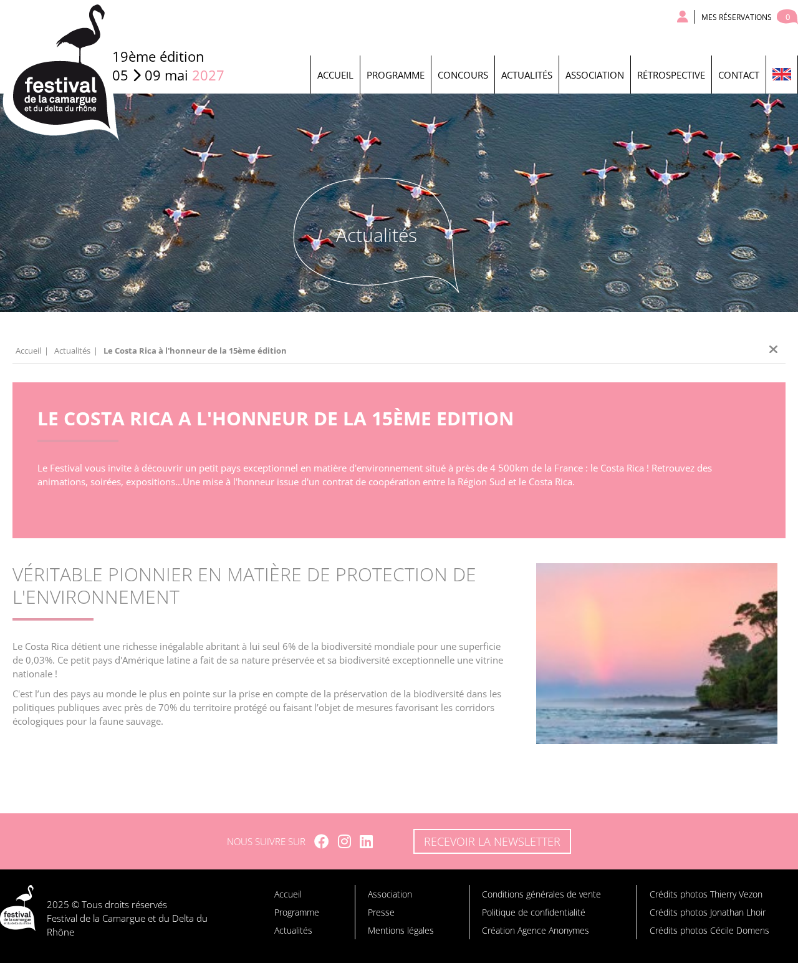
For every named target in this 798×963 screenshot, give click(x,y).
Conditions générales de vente (541, 894)
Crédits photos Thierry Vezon (706, 894)
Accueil (335, 75)
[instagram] (344, 841)
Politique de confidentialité (533, 912)
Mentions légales (401, 930)
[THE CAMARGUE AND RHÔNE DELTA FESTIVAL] (781, 75)
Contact (738, 75)
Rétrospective (671, 75)
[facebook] (321, 841)
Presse (381, 912)
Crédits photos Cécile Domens (709, 930)
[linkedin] (366, 841)
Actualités (526, 75)
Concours (463, 75)
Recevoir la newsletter (492, 841)
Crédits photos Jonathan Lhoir (708, 912)
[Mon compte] (683, 17)
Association (594, 75)
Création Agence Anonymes (535, 930)
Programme (396, 75)
